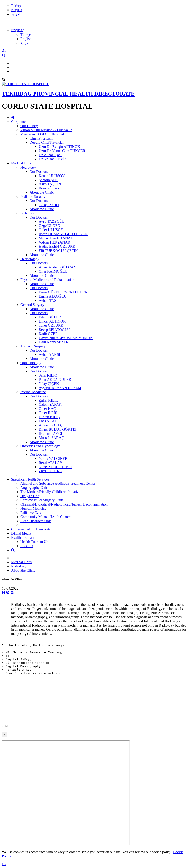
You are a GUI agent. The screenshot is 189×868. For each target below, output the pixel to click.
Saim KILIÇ (48, 375)
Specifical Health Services (30, 479)
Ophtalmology (30, 363)
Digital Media (21, 533)
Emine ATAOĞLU (53, 296)
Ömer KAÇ (47, 409)
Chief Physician (41, 138)
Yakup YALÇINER (53, 458)
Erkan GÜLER (50, 317)
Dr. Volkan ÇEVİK (53, 159)
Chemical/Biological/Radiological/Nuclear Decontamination (64, 504)
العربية (16, 14)
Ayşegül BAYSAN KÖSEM (60, 388)
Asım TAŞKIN (50, 184)
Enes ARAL (48, 421)
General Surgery (32, 305)
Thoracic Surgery (33, 346)
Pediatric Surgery (32, 196)
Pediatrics (27, 213)
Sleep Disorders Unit (35, 521)
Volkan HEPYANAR (54, 242)
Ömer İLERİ (48, 413)
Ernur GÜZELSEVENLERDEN (63, 292)
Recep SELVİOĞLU (54, 330)
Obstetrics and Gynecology (40, 446)
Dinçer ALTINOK (52, 321)
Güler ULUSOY (51, 230)
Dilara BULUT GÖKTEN (58, 429)
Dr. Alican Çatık (50, 155)
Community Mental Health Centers (45, 517)
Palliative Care (30, 513)
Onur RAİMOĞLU (53, 271)
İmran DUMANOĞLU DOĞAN (63, 234)
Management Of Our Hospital (42, 134)
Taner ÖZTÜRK (51, 325)
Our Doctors (39, 172)
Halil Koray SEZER (53, 342)
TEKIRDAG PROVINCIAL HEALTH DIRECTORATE (68, 94)
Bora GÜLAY (49, 188)
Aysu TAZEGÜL (52, 221)
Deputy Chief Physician (47, 142)
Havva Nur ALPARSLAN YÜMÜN (66, 338)
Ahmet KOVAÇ (51, 425)
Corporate (18, 122)
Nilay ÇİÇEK (49, 384)
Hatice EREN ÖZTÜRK (57, 246)
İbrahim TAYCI (50, 434)
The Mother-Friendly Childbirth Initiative (50, 492)
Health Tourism (22, 537)
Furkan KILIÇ (49, 417)
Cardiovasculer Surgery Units (41, 500)
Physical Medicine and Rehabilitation (47, 280)
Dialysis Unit (29, 496)
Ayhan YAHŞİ (49, 354)
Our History (29, 126)
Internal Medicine (33, 392)
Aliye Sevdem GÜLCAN (57, 267)
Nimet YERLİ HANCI (55, 467)
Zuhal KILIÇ (48, 400)
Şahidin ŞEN (48, 180)
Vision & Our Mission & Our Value (46, 130)
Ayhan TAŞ (47, 300)
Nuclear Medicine (33, 508)
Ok (4, 864)
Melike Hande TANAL (56, 238)
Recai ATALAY (50, 463)
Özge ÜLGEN (49, 226)
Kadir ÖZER (48, 334)
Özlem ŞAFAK (50, 404)
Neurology (28, 167)
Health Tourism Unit (35, 542)
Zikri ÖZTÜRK (50, 471)
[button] (18, 30)
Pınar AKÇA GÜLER (55, 379)
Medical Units (21, 163)
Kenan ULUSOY (52, 176)
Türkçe (16, 6)
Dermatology (29, 259)
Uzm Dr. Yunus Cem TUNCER (62, 151)
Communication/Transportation (33, 529)
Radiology (18, 566)
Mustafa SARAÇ (51, 438)
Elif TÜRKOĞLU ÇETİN (58, 251)
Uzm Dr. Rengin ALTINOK (59, 147)
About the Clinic (42, 192)
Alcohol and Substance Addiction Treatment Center (57, 483)
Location (26, 546)
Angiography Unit (33, 488)
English (16, 10)
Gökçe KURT (49, 205)
